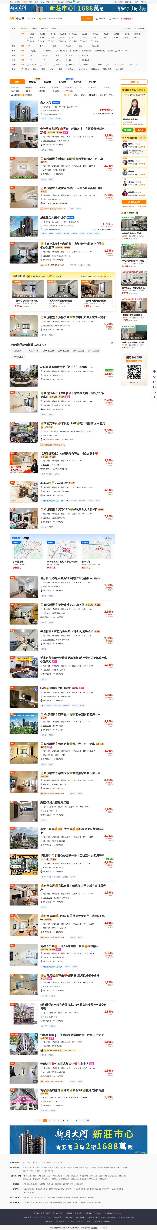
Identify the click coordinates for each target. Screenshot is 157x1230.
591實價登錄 (67, 1217)
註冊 (121, 2)
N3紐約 (46, 465)
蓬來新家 (26, 1197)
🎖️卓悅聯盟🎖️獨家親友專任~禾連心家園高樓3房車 (71, 188)
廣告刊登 (59, 1213)
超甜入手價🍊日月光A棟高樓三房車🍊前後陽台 (69, 946)
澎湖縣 (44, 1171)
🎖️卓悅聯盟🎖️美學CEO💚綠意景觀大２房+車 (68, 509)
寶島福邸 (59, 1197)
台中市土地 (46, 1176)
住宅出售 (26, 1162)
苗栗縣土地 (122, 1176)
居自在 (45, 375)
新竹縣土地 (84, 1176)
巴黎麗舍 (82, 1202)
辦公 (48, 2)
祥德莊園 (46, 1046)
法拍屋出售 (51, 1162)
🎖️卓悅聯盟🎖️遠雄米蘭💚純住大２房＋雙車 (67, 743)
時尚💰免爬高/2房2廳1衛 (55, 688)
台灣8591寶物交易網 (107, 1217)
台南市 (56, 1167)
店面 (42, 2)
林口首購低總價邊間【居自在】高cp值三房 (66, 366)
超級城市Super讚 (55, 1202)
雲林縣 (118, 1167)
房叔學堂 (26, 1184)
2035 (78, 1120)
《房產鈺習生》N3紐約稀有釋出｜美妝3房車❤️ (69, 453)
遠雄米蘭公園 (48, 755)
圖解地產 (50, 1184)
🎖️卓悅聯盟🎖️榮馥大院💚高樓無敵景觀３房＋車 (70, 773)
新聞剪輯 (68, 1213)
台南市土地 (27, 1176)
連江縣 (50, 1171)
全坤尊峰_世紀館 (49, 141)
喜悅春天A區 (47, 898)
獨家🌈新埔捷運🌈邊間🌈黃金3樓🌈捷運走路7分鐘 (72, 1090)
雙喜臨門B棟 (43, 1202)
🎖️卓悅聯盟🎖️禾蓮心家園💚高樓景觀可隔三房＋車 (71, 158)
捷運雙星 (90, 1202)
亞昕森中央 (47, 726)
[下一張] (145, 8)
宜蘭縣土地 (112, 1176)
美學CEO (46, 518)
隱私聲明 (94, 1228)
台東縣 (32, 1171)
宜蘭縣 (100, 1167)
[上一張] (12, 8)
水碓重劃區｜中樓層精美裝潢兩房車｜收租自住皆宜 (72, 1034)
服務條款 (98, 1213)
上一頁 (38, 1120)
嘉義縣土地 (65, 1179)
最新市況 (65, 1184)
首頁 (11, 2)
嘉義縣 (125, 1167)
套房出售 (34, 1162)
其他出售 (59, 1162)
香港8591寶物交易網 (126, 1217)
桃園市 (44, 1167)
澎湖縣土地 (84, 1179)
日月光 (45, 957)
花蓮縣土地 (93, 1179)
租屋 (31, 2)
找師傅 (97, 1221)
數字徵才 (119, 1213)
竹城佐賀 (46, 256)
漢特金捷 (46, 841)
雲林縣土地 (46, 1179)
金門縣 (38, 1171)
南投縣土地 (37, 1179)
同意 (103, 1228)
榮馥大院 (46, 784)
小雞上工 (88, 1221)
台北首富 (46, 670)
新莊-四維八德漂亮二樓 (54, 802)
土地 (36, 2)
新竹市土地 (93, 1176)
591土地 (47, 1217)
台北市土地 (74, 1176)
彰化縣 (87, 1167)
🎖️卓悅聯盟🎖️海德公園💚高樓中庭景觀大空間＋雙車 (73, 317)
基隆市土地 (103, 1176)
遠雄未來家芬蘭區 (49, 696)
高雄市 (50, 1167)
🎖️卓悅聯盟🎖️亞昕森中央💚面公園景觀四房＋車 (70, 714)
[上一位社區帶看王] (2, 22)
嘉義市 (94, 1167)
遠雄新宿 (97, 1202)
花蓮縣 (106, 1167)
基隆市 (81, 1167)
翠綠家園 (90, 1197)
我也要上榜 (135, 202)
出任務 (79, 1221)
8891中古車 (60, 1221)
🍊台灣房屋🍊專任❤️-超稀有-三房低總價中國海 (69, 975)
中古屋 (24, 2)
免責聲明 (88, 1213)
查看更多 (107, 538)
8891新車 (48, 1221)
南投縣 (25, 1171)
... (72, 1120)
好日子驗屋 (108, 1221)
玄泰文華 (26, 1202)
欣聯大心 (34, 1202)
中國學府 (75, 1197)
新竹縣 (69, 1167)
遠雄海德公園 (48, 326)
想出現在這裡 (141, 90)
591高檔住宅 (79, 1217)
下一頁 (86, 1120)
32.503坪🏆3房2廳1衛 (54, 482)
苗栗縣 (75, 1167)
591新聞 (56, 1217)
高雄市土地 (56, 1176)
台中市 (38, 1167)
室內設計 (69, 2)
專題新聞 (79, 1184)
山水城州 (46, 1072)
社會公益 (78, 1213)
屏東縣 (112, 1167)
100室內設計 (92, 1217)
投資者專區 (38, 1213)
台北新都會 (67, 1202)
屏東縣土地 (74, 1179)
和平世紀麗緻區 (49, 640)
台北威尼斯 (35, 1197)
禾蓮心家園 (47, 170)
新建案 (17, 2)
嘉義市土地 (56, 1179)
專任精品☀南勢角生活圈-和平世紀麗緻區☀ (66, 631)
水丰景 (43, 1197)
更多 (109, 276)
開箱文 (72, 1184)
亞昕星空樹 (51, 1197)
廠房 (53, 2)
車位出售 (42, 1162)
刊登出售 (134, 82)
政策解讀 (34, 1184)
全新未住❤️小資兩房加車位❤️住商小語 (64, 1063)
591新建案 (36, 1217)
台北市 (25, 1167)
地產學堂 (42, 1184)
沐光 (45, 587)
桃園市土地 (37, 1176)
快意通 (75, 1202)
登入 (116, 2)
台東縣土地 (103, 1179)
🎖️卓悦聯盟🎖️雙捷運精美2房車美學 (62, 604)
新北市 (32, 1167)
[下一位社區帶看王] (154, 22)
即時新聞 (58, 1184)
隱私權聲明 (109, 1213)
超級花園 (67, 1197)
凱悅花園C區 (48, 491)
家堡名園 (83, 1197)
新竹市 (63, 1167)
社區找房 (60, 2)
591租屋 (26, 1217)
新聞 (78, 2)
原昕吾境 (46, 405)
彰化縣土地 (27, 1179)
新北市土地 (65, 1176)
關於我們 (49, 1213)
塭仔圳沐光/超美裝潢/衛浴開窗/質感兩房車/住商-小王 (72, 578)
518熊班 (71, 1221)
